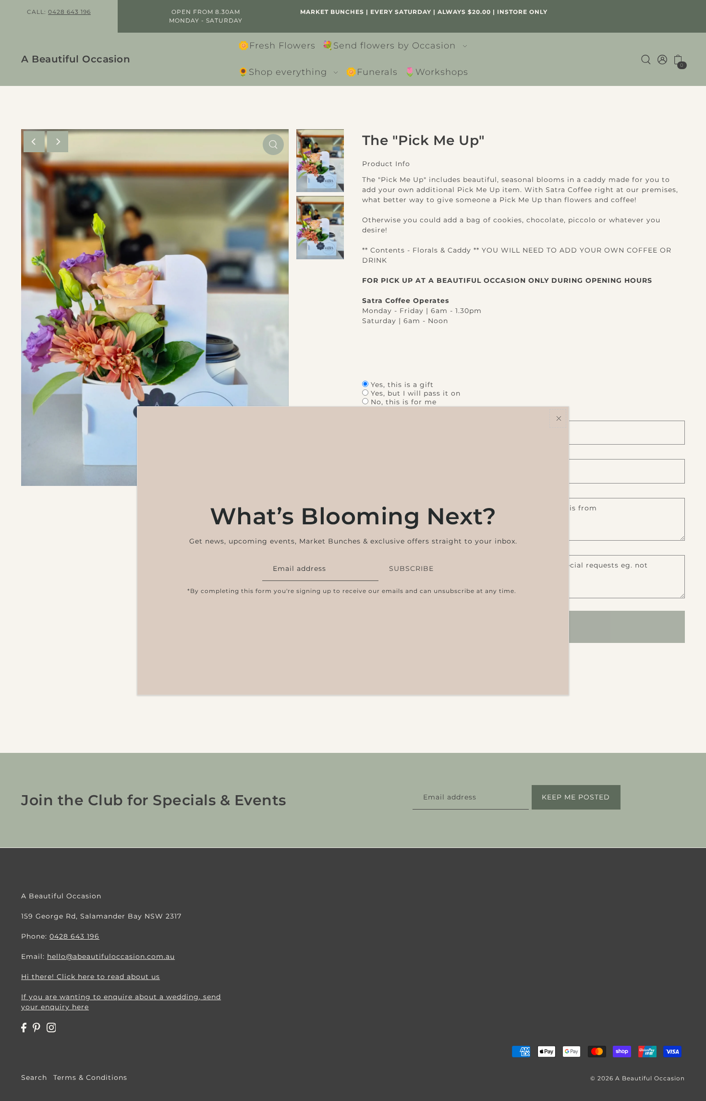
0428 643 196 (69, 11)
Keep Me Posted (576, 797)
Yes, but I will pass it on (416, 393)
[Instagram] (51, 1027)
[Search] (646, 59)
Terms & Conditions (90, 1077)
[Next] (57, 141)
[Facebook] (23, 1027)
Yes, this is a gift (402, 384)
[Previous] (34, 141)
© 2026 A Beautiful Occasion (637, 1078)
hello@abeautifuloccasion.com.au (111, 956)
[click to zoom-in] (273, 144)
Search (34, 1077)
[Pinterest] (36, 1027)
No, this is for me (404, 402)
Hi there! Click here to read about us (90, 976)
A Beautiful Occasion (75, 59)
